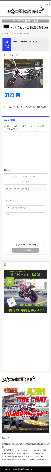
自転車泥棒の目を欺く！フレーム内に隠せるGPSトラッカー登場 (25, 460)
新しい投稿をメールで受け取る (27, 245)
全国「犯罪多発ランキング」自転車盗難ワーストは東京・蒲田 (24, 450)
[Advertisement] (25, 151)
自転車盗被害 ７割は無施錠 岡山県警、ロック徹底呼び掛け (23, 453)
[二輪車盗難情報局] (25, 379)
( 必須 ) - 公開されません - (17, 208)
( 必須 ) (10, 200)
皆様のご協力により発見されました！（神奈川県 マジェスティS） (26, 127)
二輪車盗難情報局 (17, 469)
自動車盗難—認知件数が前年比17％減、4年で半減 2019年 (23, 456)
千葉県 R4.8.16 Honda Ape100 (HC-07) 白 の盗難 (26, 107)
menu (46, 4)
